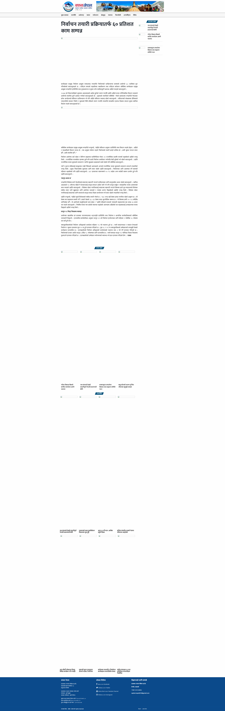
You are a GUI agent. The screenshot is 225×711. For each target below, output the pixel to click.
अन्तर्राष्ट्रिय (127, 15)
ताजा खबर (99, 248)
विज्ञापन (139, 709)
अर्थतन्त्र (81, 15)
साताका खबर (152, 21)
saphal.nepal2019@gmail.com (140, 693)
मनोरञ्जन (95, 15)
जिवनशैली (118, 15)
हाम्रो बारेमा (144, 709)
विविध (134, 15)
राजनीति (73, 15)
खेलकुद (103, 15)
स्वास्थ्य (110, 15)
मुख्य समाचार (64, 15)
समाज (88, 15)
